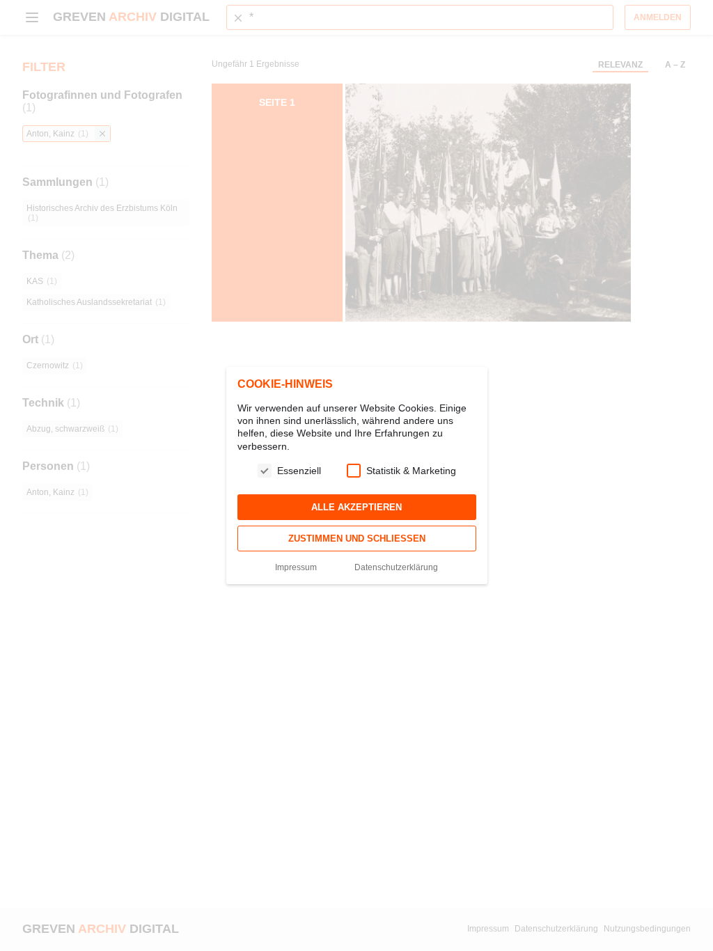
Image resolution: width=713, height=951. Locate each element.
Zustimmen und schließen (356, 538)
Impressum (296, 567)
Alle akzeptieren (356, 507)
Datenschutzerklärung (396, 567)
